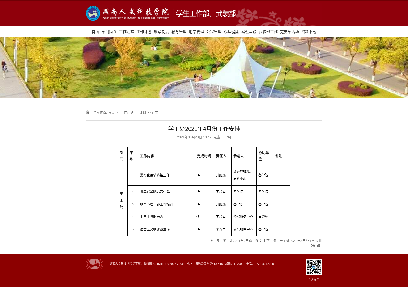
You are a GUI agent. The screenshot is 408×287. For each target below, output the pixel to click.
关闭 (315, 245)
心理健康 (231, 32)
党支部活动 (289, 32)
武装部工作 (268, 32)
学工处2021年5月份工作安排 (244, 241)
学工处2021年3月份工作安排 (301, 241)
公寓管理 (213, 32)
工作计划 (144, 32)
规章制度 (161, 32)
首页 (95, 32)
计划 (142, 112)
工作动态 (126, 32)
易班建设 (248, 32)
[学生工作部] (204, 13)
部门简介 (109, 32)
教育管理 (179, 32)
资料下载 (308, 32)
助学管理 (196, 32)
